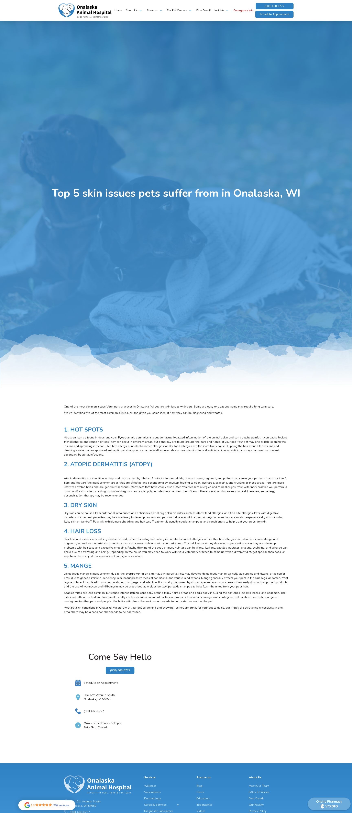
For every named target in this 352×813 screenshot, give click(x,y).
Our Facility (256, 805)
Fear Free (203, 10)
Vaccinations (152, 792)
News (200, 792)
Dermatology (152, 798)
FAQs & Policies (259, 792)
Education (203, 798)
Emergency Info (244, 10)
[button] (134, 10)
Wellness (150, 786)
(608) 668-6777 (274, 6)
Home (118, 10)
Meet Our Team (259, 786)
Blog (199, 786)
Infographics (204, 805)
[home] (84, 10)
